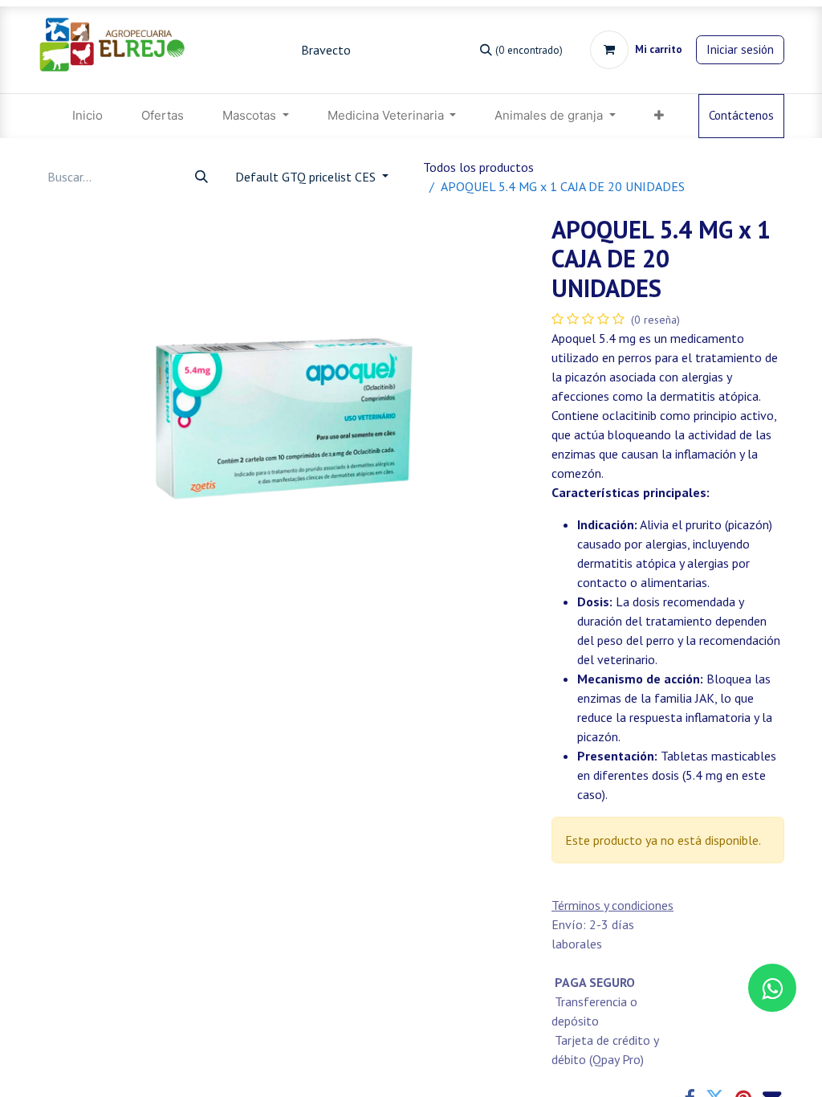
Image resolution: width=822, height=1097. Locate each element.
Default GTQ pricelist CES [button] (307, 177)
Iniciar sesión (740, 49)
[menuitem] (87, 116)
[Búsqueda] (201, 176)
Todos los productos (478, 167)
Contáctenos (741, 115)
